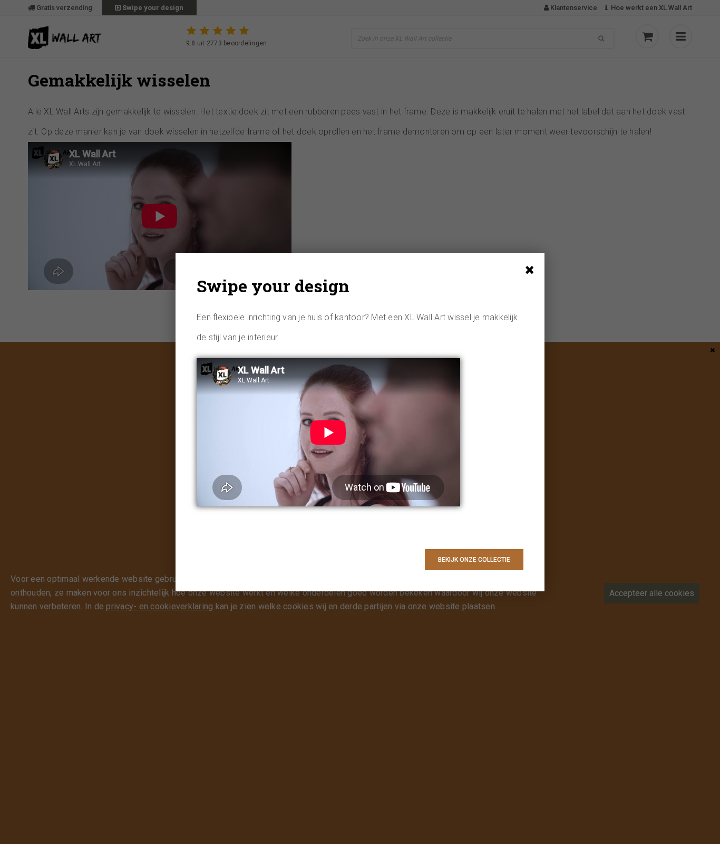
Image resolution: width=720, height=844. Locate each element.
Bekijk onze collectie (474, 559)
